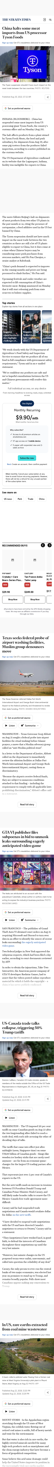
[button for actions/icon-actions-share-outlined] (48, 97)
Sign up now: (7, 42)
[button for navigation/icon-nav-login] (44, 19)
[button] (44, 19)
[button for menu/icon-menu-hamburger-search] (50, 19)
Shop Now (12, 599)
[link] (16, 19)
